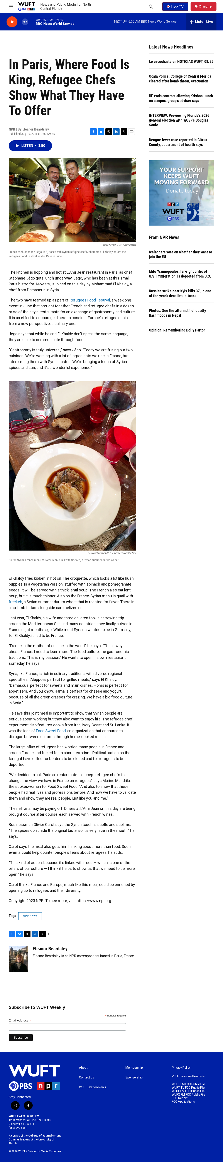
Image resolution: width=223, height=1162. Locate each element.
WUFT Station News (92, 1087)
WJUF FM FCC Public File (188, 1091)
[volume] (25, 22)
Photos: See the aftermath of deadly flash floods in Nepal (177, 313)
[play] (11, 21)
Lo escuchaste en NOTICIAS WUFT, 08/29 (181, 61)
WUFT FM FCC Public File (188, 1084)
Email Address (20, 1020)
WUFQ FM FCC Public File (188, 1094)
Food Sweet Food (51, 730)
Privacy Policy (181, 1067)
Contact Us (86, 1077)
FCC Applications (183, 1101)
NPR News (30, 916)
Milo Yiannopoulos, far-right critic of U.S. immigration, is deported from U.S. (180, 273)
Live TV (177, 6)
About (83, 1067)
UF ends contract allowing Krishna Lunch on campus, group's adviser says (181, 98)
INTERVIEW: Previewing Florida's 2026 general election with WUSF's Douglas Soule (179, 120)
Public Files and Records (188, 1076)
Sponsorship (134, 1077)
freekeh (15, 601)
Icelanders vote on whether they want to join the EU (180, 254)
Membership (134, 1067)
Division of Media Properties (44, 1151)
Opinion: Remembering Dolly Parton (177, 330)
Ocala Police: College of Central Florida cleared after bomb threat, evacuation (180, 78)
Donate (205, 6)
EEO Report (180, 1098)
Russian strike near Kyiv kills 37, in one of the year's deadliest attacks (180, 293)
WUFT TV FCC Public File (188, 1087)
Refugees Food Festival (89, 300)
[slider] (32, 21)
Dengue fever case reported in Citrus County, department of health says (178, 142)
